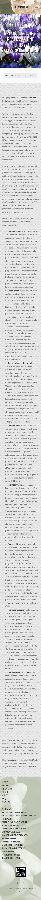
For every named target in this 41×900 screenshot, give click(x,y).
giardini (32, 766)
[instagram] (23, 883)
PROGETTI (7, 789)
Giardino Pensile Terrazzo (19, 363)
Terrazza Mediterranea (18, 672)
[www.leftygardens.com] (18, 6)
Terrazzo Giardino (16, 610)
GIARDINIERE (8, 851)
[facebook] (17, 883)
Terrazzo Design (15, 544)
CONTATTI (7, 802)
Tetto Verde (13, 290)
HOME (5, 782)
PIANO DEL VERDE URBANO (14, 828)
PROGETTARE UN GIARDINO (15, 812)
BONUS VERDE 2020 (11, 832)
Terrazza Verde (15, 485)
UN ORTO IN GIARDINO (12, 845)
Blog (4, 798)
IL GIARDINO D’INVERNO (13, 848)
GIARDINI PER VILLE (11, 855)
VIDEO (5, 795)
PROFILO (6, 785)
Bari (14, 75)
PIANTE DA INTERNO (11, 842)
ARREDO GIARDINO (11, 825)
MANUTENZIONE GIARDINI (14, 822)
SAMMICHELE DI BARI (20, 50)
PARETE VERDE (9, 838)
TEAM (5, 792)
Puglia (7, 75)
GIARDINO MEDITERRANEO (15, 835)
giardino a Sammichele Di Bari (20, 760)
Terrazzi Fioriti (14, 425)
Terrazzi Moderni (15, 231)
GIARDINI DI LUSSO (11, 858)
